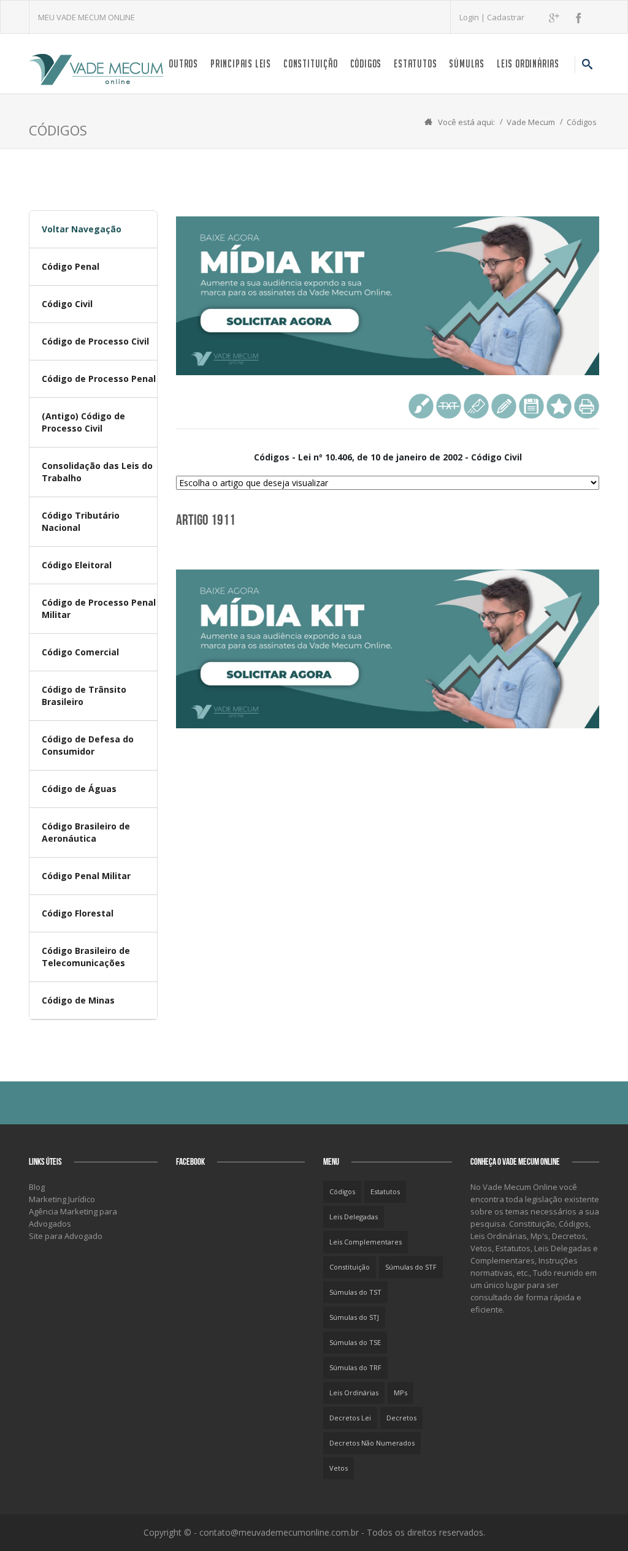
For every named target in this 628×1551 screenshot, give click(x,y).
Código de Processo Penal (99, 378)
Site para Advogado (65, 1235)
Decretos (401, 1417)
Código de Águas (79, 789)
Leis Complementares (365, 1241)
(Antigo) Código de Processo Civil (83, 422)
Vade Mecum (531, 122)
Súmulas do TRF (355, 1367)
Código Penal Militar (86, 876)
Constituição (310, 63)
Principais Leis (240, 63)
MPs (400, 1392)
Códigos (366, 63)
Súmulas (466, 63)
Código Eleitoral (77, 565)
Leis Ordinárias (528, 63)
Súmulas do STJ (354, 1317)
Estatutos (415, 63)
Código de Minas (78, 1000)
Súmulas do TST (355, 1292)
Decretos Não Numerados (372, 1442)
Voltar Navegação (81, 229)
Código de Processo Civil (95, 341)
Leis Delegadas (353, 1216)
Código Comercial (80, 652)
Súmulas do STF (411, 1266)
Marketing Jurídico (62, 1199)
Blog (37, 1186)
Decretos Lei (350, 1417)
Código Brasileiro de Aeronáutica (86, 832)
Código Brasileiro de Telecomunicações (86, 957)
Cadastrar (505, 17)
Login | (473, 17)
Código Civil (67, 304)
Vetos (338, 1468)
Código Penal (70, 266)
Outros (183, 63)
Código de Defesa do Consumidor (88, 745)
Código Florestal (77, 913)
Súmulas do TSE (355, 1342)
